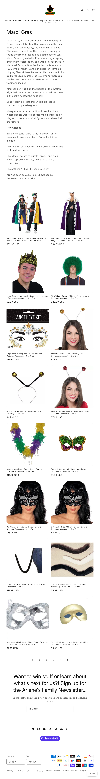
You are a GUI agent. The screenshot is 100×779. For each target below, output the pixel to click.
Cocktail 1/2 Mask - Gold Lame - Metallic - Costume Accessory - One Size (69, 643)
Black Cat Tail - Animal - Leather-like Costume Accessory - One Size (27, 585)
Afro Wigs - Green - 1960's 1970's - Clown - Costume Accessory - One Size (70, 297)
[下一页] (67, 660)
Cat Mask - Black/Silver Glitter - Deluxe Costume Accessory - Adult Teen (24, 528)
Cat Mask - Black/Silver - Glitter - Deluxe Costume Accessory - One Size (69, 528)
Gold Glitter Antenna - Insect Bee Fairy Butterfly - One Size (24, 412)
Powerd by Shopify (35, 771)
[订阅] (70, 709)
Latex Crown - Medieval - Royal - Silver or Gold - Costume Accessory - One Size (27, 297)
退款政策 (49, 771)
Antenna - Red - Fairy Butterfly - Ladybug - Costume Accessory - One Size (70, 412)
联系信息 (83, 771)
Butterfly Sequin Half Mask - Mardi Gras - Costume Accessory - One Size (69, 470)
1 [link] (32, 660)
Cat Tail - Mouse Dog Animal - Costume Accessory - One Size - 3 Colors (68, 585)
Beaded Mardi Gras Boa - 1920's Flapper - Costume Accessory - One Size (25, 470)
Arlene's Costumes (20, 771)
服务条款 (66, 771)
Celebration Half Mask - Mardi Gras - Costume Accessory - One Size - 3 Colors (27, 643)
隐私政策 (57, 771)
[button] (5, 10)
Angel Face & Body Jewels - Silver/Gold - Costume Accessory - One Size (25, 355)
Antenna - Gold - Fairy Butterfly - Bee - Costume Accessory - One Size (68, 355)
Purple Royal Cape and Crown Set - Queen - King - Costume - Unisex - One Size (70, 239)
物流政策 (74, 771)
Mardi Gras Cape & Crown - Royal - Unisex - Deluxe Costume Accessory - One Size (26, 239)
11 (60, 660)
